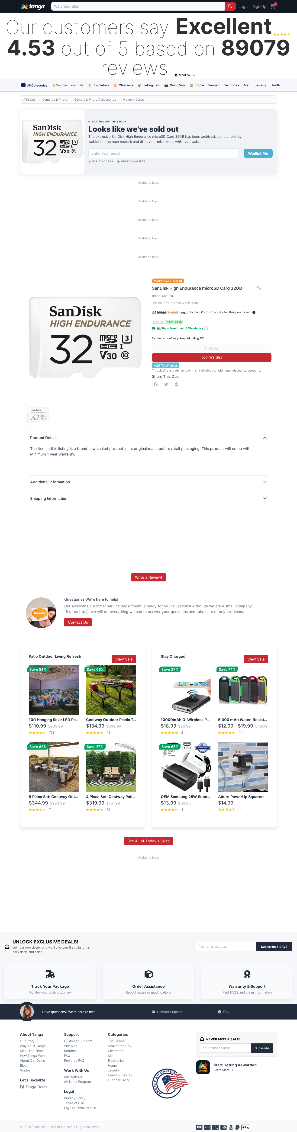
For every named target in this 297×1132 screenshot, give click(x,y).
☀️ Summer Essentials (67, 85)
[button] (254, 312)
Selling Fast (149, 85)
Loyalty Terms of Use (80, 1108)
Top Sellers (98, 85)
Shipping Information (49, 498)
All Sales (29, 99)
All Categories (36, 85)
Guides (25, 1070)
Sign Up (259, 6)
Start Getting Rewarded (235, 1065)
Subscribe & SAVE (274, 947)
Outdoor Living (119, 1080)
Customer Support (78, 1041)
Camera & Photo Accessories (95, 99)
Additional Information (50, 482)
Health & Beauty (120, 1075)
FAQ (226, 1012)
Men (247, 85)
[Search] (230, 6)
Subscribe (262, 1048)
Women (213, 85)
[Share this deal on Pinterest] (177, 384)
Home (197, 85)
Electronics (231, 85)
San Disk (168, 296)
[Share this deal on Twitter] (167, 384)
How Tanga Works (33, 1056)
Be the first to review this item (175, 303)
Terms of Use (74, 1103)
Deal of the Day (119, 1046)
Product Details (44, 437)
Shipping (70, 1046)
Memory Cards (133, 99)
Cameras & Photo (54, 99)
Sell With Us (73, 1077)
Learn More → (223, 1070)
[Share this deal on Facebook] (156, 384)
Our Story (27, 1041)
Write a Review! (148, 577)
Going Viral (174, 85)
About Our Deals (32, 1060)
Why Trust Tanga (33, 1046)
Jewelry (260, 85)
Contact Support (169, 1012)
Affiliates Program (77, 1082)
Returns (70, 1051)
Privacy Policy (74, 1098)
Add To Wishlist (165, 365)
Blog (23, 1065)
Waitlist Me (258, 153)
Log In (244, 6)
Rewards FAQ (74, 1060)
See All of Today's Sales (148, 841)
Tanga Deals (36, 1086)
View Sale (123, 659)
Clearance (123, 85)
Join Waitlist (211, 357)
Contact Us (78, 622)
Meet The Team (32, 1051)
